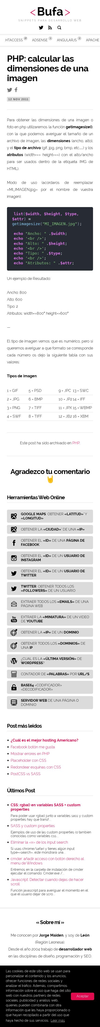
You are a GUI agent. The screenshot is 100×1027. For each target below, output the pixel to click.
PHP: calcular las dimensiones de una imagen (47, 68)
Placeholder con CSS (28, 760)
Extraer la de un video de (55, 619)
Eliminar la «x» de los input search (39, 842)
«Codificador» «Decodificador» (41, 687)
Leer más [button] (58, 1020)
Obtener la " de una (53, 529)
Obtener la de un (50, 632)
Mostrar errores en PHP (30, 754)
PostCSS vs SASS (25, 774)
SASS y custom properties (33, 826)
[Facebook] (17, 91)
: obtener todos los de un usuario (48, 588)
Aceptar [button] (83, 996)
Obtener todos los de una (53, 645)
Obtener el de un (53, 558)
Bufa (50, 11)
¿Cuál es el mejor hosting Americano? (44, 740)
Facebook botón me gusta (33, 747)
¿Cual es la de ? (51, 661)
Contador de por (55, 674)
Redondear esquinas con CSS (36, 767)
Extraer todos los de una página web (55, 604)
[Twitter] (41, 28)
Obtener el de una (53, 542)
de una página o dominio (50, 702)
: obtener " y (54, 516)
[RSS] (50, 28)
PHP (76, 443)
